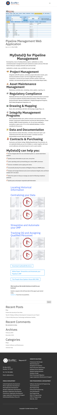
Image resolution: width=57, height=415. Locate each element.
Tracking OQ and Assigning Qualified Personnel (25, 234)
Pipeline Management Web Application (24, 42)
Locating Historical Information (21, 188)
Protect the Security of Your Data (14, 312)
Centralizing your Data (23, 195)
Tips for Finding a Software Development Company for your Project (22, 315)
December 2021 (10, 335)
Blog (7, 310)
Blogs (7, 342)
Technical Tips (9, 347)
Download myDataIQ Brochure (22, 266)
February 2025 (9, 332)
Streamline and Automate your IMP (25, 226)
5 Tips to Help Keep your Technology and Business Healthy (20, 317)
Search (49, 302)
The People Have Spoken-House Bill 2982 (25, 279)
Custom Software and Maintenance (14, 345)
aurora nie (9, 47)
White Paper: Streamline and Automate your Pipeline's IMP (26, 272)
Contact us (13, 294)
